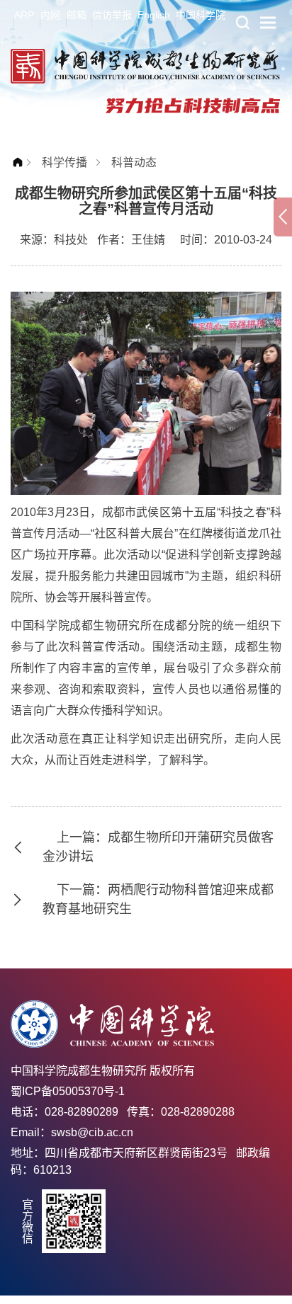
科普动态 (134, 162)
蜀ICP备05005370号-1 (68, 1091)
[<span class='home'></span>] (21, 162)
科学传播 (64, 162)
